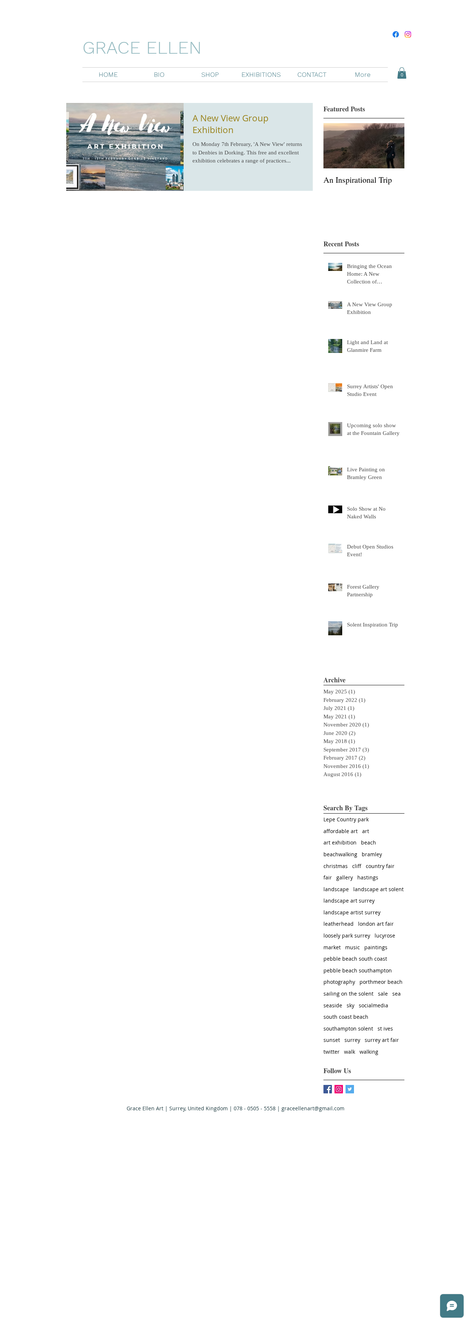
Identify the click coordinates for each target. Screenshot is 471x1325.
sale (383, 993)
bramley (372, 854)
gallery (344, 877)
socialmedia (373, 1005)
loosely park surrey (346, 935)
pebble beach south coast (355, 958)
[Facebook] (396, 34)
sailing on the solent (348, 993)
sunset (331, 1039)
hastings (367, 877)
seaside (332, 1005)
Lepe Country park (346, 819)
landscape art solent (378, 889)
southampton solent (348, 1028)
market (332, 947)
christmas (335, 866)
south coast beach (345, 1016)
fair (327, 877)
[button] (210, 75)
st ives (385, 1028)
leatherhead (338, 923)
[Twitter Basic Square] (350, 1089)
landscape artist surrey (351, 912)
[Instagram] (408, 34)
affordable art (340, 831)
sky (350, 1005)
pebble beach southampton (357, 970)
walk (349, 1051)
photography (339, 981)
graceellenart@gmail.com (312, 1108)
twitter (331, 1051)
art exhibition (340, 842)
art (365, 831)
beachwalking (340, 854)
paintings (375, 947)
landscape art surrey (349, 900)
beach (368, 842)
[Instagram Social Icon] (338, 1089)
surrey (352, 1039)
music (352, 947)
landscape (336, 889)
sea (396, 993)
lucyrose (385, 935)
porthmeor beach (381, 981)
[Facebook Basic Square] (327, 1089)
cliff (356, 866)
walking (369, 1051)
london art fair (376, 923)
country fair (380, 866)
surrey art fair (382, 1039)
